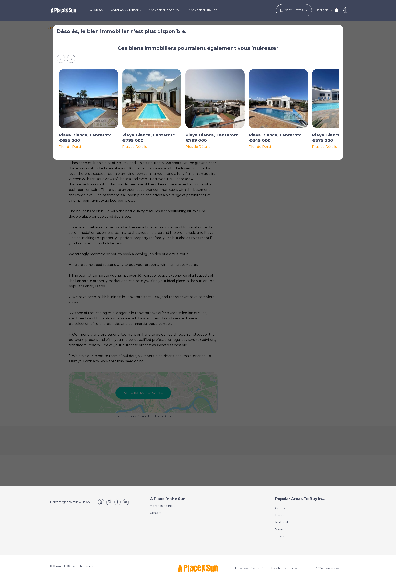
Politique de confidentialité (247, 567)
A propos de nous (162, 506)
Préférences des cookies (328, 567)
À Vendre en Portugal (165, 10)
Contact (155, 513)
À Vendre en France (203, 10)
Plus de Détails (71, 146)
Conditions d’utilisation (284, 567)
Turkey (280, 536)
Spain (279, 529)
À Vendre (97, 10)
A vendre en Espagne (126, 10)
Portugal (281, 522)
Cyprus (280, 508)
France (280, 515)
